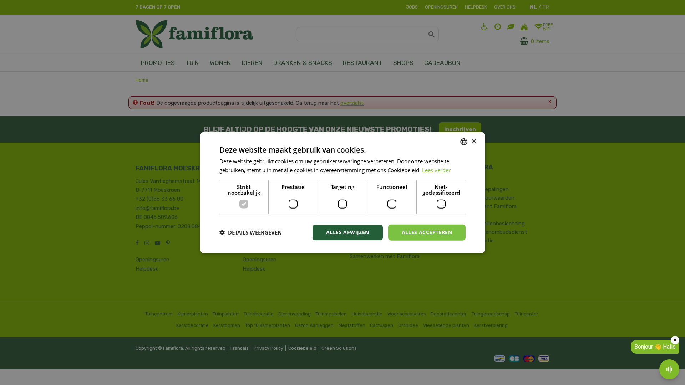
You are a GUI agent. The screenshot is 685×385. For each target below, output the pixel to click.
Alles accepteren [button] (427, 232)
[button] (250, 232)
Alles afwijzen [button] (347, 232)
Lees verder (436, 170)
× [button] (473, 141)
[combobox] (463, 141)
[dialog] (342, 192)
